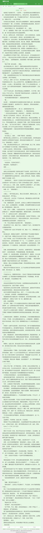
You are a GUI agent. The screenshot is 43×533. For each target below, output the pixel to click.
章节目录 (21, 527)
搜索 (26, 3)
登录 (36, 3)
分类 (5, 3)
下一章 (34, 527)
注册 (39, 3)
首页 (3, 6)
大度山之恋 (9, 6)
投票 (21, 10)
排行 (8, 3)
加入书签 (25, 10)
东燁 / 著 (17, 10)
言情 (6, 6)
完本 (11, 3)
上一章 (9, 527)
